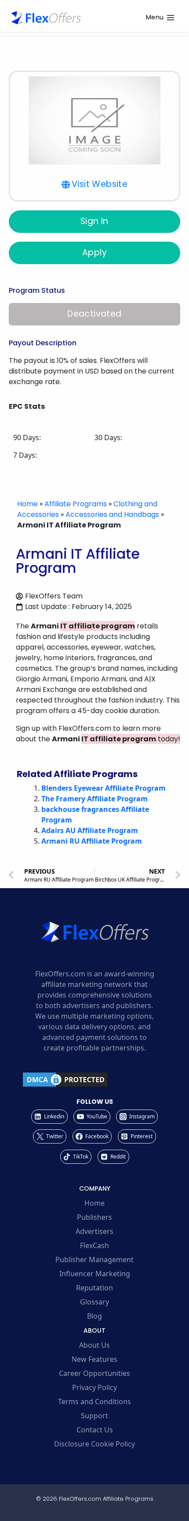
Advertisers (94, 1231)
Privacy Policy (94, 1387)
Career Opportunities (94, 1373)
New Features (94, 1359)
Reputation (94, 1288)
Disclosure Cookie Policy (94, 1444)
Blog (94, 1316)
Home (27, 504)
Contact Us (94, 1430)
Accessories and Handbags (112, 514)
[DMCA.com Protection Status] (94, 1079)
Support (94, 1415)
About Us (94, 1345)
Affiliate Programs (75, 504)
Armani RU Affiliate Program (91, 841)
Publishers (94, 1217)
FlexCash (94, 1245)
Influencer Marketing (94, 1273)
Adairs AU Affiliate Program (89, 830)
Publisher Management (94, 1259)
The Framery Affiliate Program (94, 798)
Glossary (94, 1302)
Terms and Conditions (94, 1401)
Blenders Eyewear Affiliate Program (103, 788)
